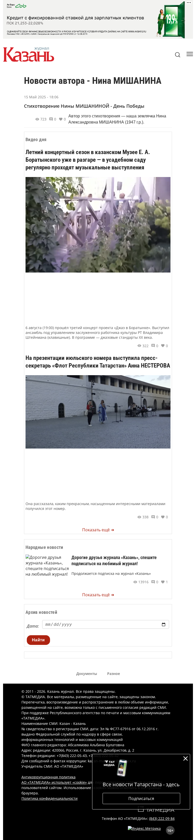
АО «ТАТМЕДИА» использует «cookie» (54, 782)
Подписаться (141, 798)
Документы (86, 673)
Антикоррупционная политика (48, 777)
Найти (38, 640)
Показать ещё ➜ (98, 530)
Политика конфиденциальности (49, 798)
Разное (113, 673)
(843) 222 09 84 (162, 818)
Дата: (33, 626)
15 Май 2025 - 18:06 (41, 96)
